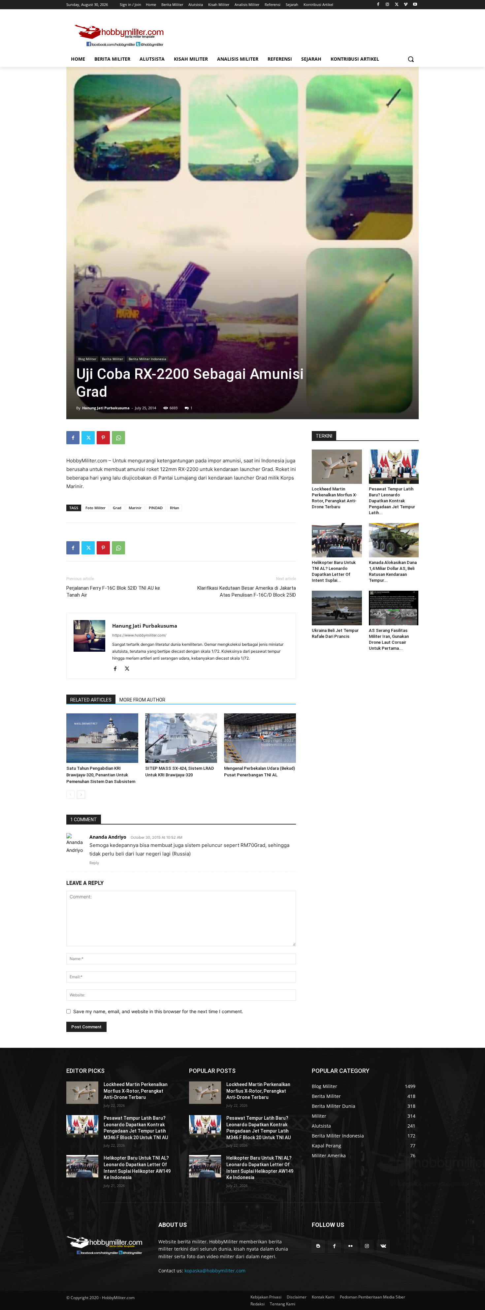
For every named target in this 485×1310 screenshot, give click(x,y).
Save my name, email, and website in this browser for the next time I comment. (158, 1011)
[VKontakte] (383, 1246)
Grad (117, 507)
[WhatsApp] (118, 437)
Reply (94, 862)
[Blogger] (318, 1246)
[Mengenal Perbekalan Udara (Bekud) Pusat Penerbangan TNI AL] (260, 738)
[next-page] (81, 795)
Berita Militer (112, 359)
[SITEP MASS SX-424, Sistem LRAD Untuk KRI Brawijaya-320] (181, 738)
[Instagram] (387, 5)
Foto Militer (95, 507)
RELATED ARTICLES (91, 699)
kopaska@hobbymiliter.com (214, 1270)
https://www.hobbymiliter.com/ (139, 635)
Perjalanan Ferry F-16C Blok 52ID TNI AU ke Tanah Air (113, 591)
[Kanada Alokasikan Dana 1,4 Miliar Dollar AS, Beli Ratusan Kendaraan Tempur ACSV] (394, 540)
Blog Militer (87, 359)
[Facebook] (378, 5)
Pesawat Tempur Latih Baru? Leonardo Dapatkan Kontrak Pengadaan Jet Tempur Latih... (392, 500)
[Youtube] (415, 5)
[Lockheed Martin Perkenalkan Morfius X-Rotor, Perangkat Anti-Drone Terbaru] (337, 467)
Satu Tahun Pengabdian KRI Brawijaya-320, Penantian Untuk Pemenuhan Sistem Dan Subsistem (100, 775)
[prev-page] (70, 795)
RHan (174, 507)
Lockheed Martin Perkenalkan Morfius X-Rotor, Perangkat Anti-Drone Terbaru (136, 1091)
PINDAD (156, 507)
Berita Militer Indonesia (147, 359)
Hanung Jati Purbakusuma (106, 407)
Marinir (135, 507)
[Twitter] (397, 5)
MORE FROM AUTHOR (142, 699)
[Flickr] (350, 1246)
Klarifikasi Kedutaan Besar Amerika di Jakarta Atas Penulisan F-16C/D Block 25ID (246, 591)
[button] (411, 59)
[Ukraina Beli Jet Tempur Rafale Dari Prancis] (337, 608)
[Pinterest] (103, 437)
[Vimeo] (405, 5)
